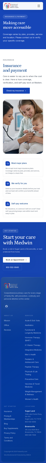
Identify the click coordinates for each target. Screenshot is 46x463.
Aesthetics (29, 325)
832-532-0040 (12, 267)
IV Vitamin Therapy (32, 345)
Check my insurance (15, 91)
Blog (6, 424)
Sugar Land (30, 411)
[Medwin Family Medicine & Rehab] (11, 6)
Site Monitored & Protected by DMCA (17, 455)
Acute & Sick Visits (32, 320)
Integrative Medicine (33, 350)
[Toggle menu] (38, 6)
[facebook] (6, 306)
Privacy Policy (9, 433)
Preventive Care (31, 379)
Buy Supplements (11, 428)
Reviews (7, 330)
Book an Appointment (15, 260)
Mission (7, 320)
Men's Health (30, 354)
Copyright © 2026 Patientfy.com (15, 451)
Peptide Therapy (32, 367)
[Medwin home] (11, 286)
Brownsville (30, 426)
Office (6, 325)
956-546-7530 (30, 435)
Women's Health (31, 399)
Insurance (8, 411)
